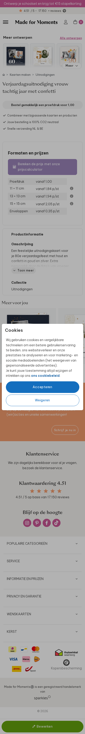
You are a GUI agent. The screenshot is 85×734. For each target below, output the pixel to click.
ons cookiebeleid (45, 376)
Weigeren (42, 400)
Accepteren (42, 387)
